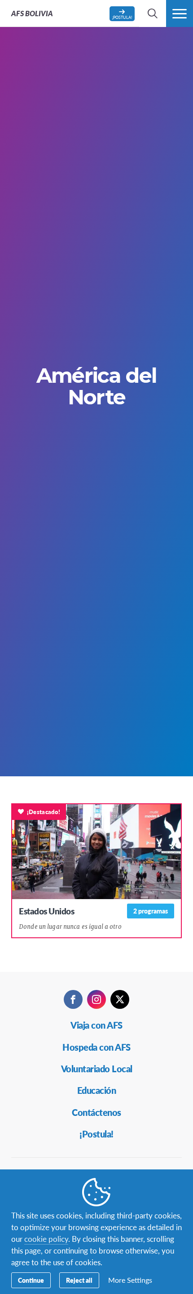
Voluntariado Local (96, 1068)
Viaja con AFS (96, 1025)
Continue (31, 1280)
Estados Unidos (46, 911)
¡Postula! (96, 1134)
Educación (96, 1090)
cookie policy (46, 1238)
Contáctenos (96, 1112)
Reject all (79, 1280)
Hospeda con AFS (96, 1047)
